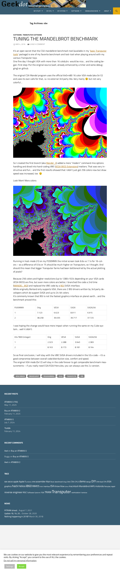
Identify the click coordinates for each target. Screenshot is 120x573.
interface (46, 486)
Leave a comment (37, 44)
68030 (10, 481)
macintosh (74, 486)
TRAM (48, 492)
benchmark (20, 376)
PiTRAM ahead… (11, 510)
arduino (28, 482)
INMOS (35, 486)
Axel (6, 450)
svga (61, 376)
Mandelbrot (34, 376)
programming (49, 376)
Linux (66, 486)
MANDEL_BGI (21, 285)
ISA (52, 486)
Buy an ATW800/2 (12, 410)
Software (75, 11)
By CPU (49, 11)
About (106, 11)
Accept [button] (21, 566)
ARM (33, 482)
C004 (68, 482)
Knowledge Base (91, 11)
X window (84, 492)
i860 (29, 485)
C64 (72, 481)
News (7, 503)
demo (82, 481)
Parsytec (107, 486)
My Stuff (37, 11)
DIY (93, 481)
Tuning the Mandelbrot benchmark (55, 38)
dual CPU (103, 481)
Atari (48, 481)
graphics (8, 486)
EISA (109, 481)
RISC (25, 492)
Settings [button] (9, 566)
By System (61, 11)
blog (64, 482)
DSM (98, 482)
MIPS (92, 486)
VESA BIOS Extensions (66, 166)
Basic (52, 482)
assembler (41, 481)
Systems (37, 492)
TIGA (42, 492)
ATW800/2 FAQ (11, 401)
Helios (21, 486)
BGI (62, 285)
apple (15, 481)
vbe (81, 376)
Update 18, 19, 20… (12, 513)
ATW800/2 (9, 419)
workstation (75, 492)
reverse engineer (13, 492)
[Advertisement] (60, 545)
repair (113, 486)
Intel (41, 486)
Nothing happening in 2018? (16, 516)
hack (15, 486)
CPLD (77, 481)
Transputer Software (32, 34)
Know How (59, 486)
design (88, 481)
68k (5, 481)
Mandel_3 (51, 163)
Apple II (22, 481)
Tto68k (7, 428)
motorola (99, 486)
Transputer (71, 376)
